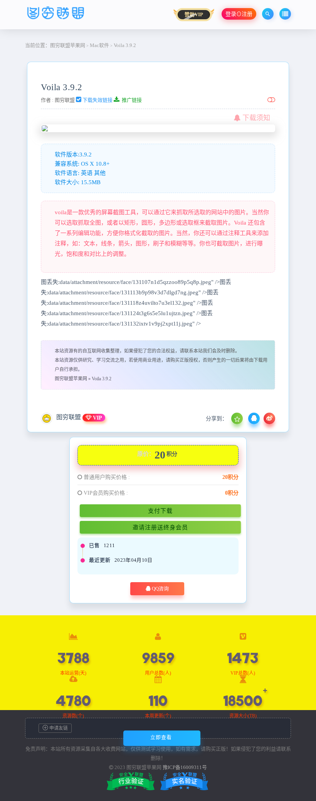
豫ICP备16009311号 (185, 767)
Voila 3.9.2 (61, 87)
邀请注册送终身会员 (160, 527)
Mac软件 (99, 45)
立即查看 (161, 737)
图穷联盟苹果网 (67, 45)
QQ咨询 (160, 588)
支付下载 (160, 510)
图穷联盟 (65, 99)
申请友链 (58, 728)
